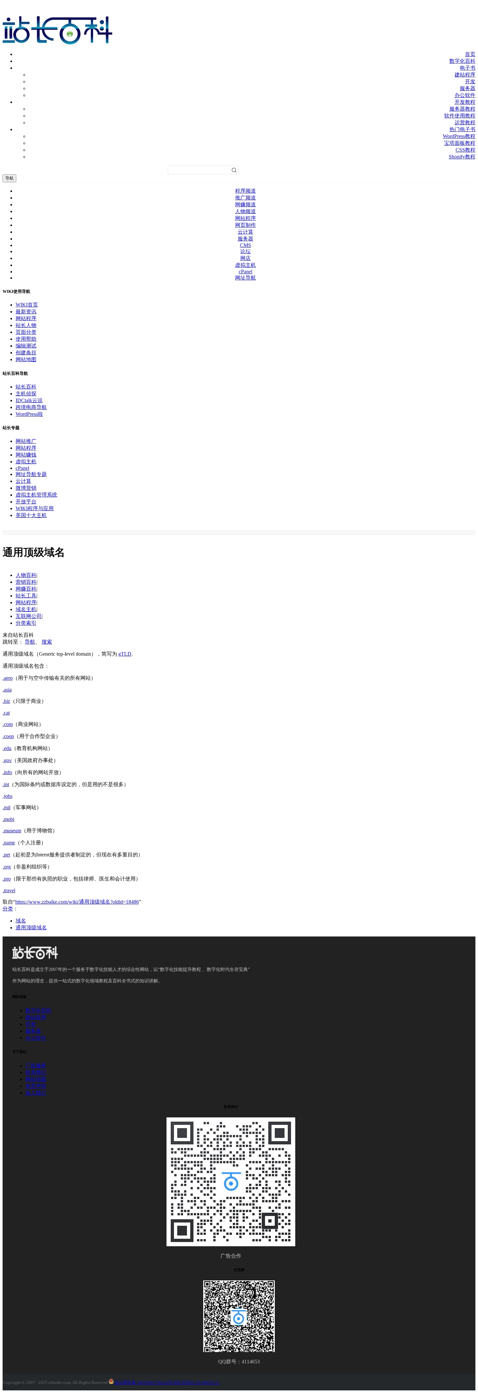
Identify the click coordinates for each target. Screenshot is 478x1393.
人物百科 (26, 575)
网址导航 (245, 277)
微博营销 (26, 488)
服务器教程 (462, 109)
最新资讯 (26, 311)
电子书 (467, 68)
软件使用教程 (459, 115)
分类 (8, 908)
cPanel (245, 271)
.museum (12, 830)
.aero (8, 678)
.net (6, 854)
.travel (9, 890)
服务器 (467, 88)
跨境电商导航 (31, 407)
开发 (470, 81)
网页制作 (245, 225)
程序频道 (245, 191)
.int (6, 784)
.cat (6, 713)
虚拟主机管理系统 (36, 495)
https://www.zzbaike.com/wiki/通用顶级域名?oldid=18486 (77, 902)
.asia (7, 689)
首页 (470, 54)
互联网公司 (29, 616)
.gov (7, 760)
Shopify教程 (462, 156)
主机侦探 (26, 393)
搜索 (47, 642)
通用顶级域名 (31, 927)
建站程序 (465, 74)
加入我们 (35, 1093)
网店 (245, 258)
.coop (8, 736)
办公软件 (465, 95)
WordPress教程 (459, 136)
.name (9, 842)
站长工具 (26, 595)
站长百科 (26, 386)
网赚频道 (245, 204)
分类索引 (26, 623)
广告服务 (35, 1065)
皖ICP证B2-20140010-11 (196, 1382)
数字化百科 (462, 61)
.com (8, 724)
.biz (6, 701)
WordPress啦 (29, 414)
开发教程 (465, 102)
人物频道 (245, 211)
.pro (7, 878)
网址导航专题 (31, 474)
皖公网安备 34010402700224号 (143, 1382)
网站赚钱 (26, 455)
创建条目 (26, 352)
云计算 (245, 232)
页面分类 (26, 332)
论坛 (245, 251)
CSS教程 (465, 150)
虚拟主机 (245, 265)
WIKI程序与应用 (35, 508)
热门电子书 (462, 129)
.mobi (8, 819)
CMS (245, 245)
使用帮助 (26, 339)
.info (7, 772)
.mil (6, 807)
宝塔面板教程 (459, 143)
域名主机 (26, 609)
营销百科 (26, 582)
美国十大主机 (31, 515)
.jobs (7, 796)
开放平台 (26, 501)
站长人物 (26, 325)
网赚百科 (26, 589)
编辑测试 (26, 345)
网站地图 (26, 359)
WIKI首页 (27, 304)
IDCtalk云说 (29, 400)
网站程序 (245, 218)
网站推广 (26, 441)
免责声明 (35, 1086)
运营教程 (465, 122)
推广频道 (245, 197)
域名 (21, 920)
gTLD (124, 654)
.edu (7, 748)
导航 (9, 178)
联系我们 (35, 1072)
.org (7, 866)
